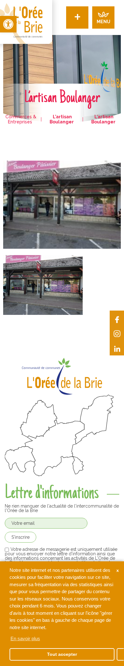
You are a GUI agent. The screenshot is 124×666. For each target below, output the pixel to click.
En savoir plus (25, 638)
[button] (8, 24)
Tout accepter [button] (62, 654)
